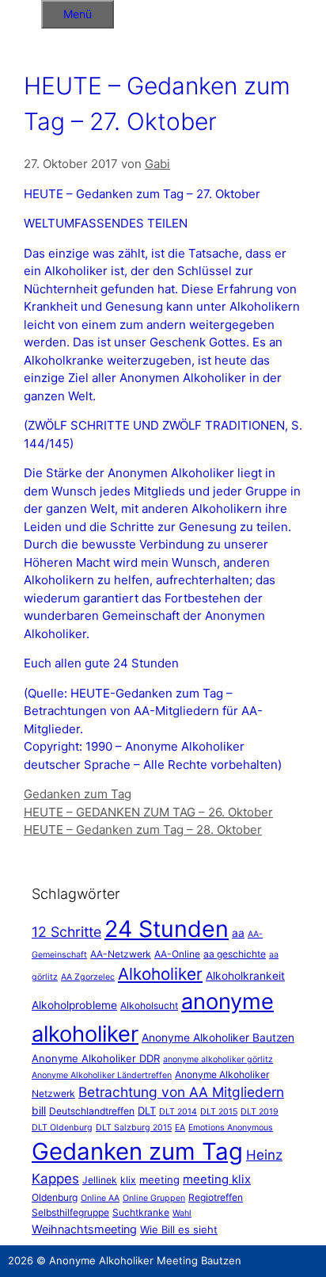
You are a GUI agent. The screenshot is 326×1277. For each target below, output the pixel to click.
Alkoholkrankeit (245, 975)
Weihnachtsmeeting (84, 1229)
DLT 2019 (260, 1112)
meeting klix (217, 1179)
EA (180, 1127)
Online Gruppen (154, 1198)
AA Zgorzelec (88, 977)
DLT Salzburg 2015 (134, 1127)
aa (238, 933)
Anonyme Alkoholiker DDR (96, 1058)
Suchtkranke (140, 1212)
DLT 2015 (218, 1112)
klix (128, 1180)
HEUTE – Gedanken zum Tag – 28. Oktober (143, 829)
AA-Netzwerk (120, 954)
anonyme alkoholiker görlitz (218, 1059)
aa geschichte (234, 954)
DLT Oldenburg (62, 1127)
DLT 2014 (178, 1112)
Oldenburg (55, 1197)
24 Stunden (166, 928)
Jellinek (99, 1180)
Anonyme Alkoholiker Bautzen (218, 1037)
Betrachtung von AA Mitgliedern (181, 1092)
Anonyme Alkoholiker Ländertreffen (102, 1075)
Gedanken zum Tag (77, 793)
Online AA (100, 1198)
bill (39, 1110)
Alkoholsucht (149, 1005)
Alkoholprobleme (74, 1005)
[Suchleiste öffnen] (20, 11)
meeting (159, 1179)
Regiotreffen (215, 1197)
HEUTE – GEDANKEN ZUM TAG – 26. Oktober (148, 812)
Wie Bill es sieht (179, 1229)
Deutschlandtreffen (92, 1111)
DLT (147, 1110)
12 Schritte (66, 931)
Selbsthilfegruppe (70, 1212)
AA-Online (177, 954)
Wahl (181, 1213)
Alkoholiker (160, 974)
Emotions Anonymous (230, 1127)
